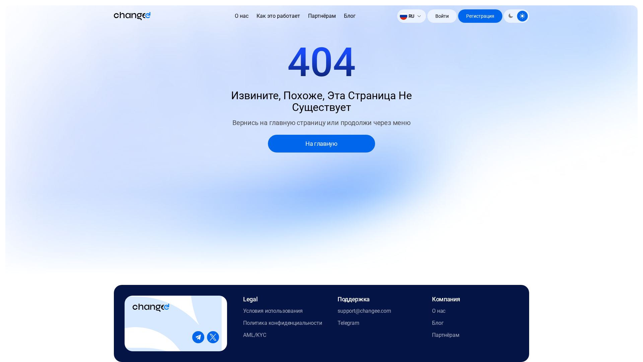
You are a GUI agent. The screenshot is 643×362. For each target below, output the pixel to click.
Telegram (348, 323)
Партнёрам (322, 16)
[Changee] (132, 16)
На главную (321, 143)
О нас (241, 16)
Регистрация (480, 16)
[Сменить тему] (516, 16)
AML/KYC (254, 335)
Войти (442, 16)
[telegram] (198, 337)
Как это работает (278, 16)
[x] (213, 337)
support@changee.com (364, 311)
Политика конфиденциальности (282, 323)
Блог (350, 16)
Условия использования (273, 311)
